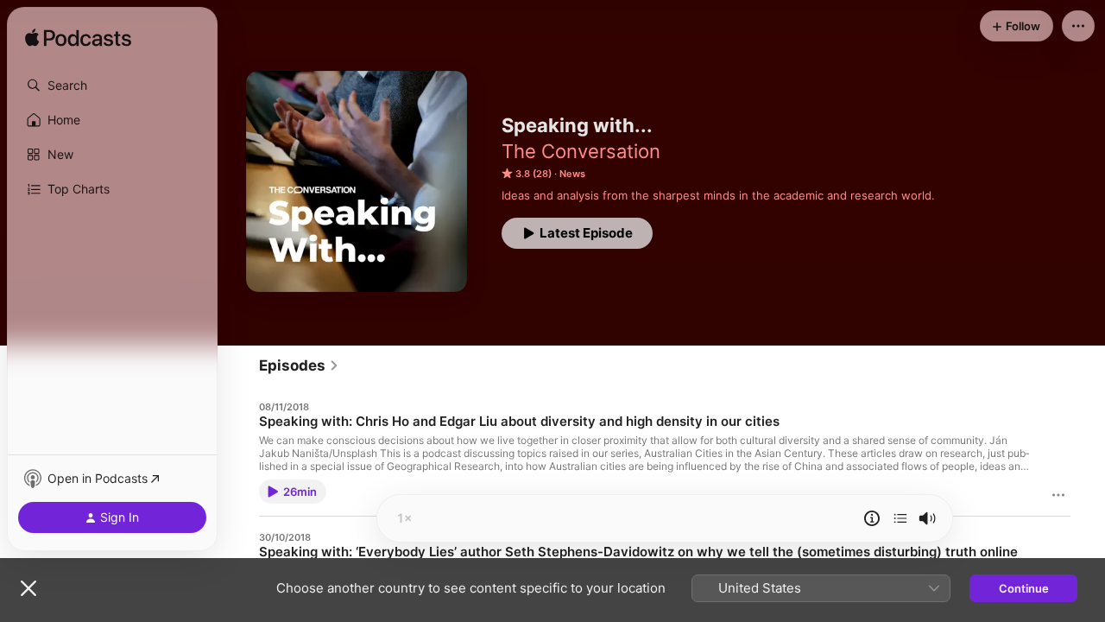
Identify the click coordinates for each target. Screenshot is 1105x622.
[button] (112, 85)
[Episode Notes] (872, 518)
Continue (1024, 588)
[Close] (28, 588)
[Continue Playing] (900, 518)
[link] (299, 365)
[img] (78, 39)
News (572, 174)
